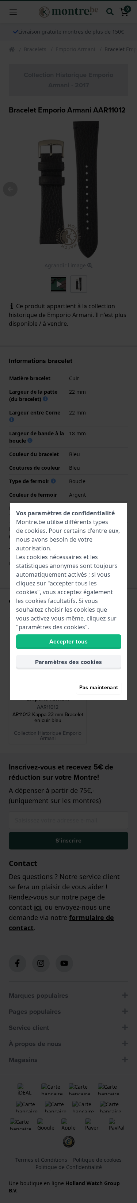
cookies (35, 531)
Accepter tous (68, 641)
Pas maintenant (98, 687)
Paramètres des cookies (68, 662)
